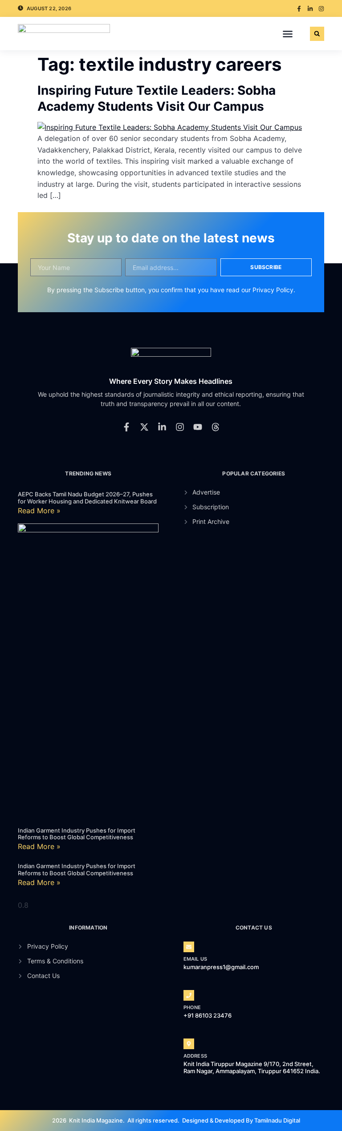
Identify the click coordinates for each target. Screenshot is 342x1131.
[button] (288, 34)
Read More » (39, 510)
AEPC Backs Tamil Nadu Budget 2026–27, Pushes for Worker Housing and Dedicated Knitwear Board (87, 498)
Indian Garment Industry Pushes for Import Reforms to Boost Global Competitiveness (76, 834)
